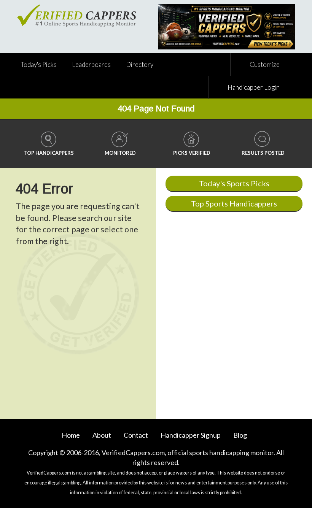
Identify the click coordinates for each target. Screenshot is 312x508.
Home (71, 435)
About (101, 435)
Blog (240, 435)
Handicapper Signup (191, 435)
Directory (139, 64)
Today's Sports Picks (234, 183)
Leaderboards (91, 64)
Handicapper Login (254, 87)
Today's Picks (39, 64)
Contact (136, 435)
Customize (265, 64)
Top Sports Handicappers (234, 203)
